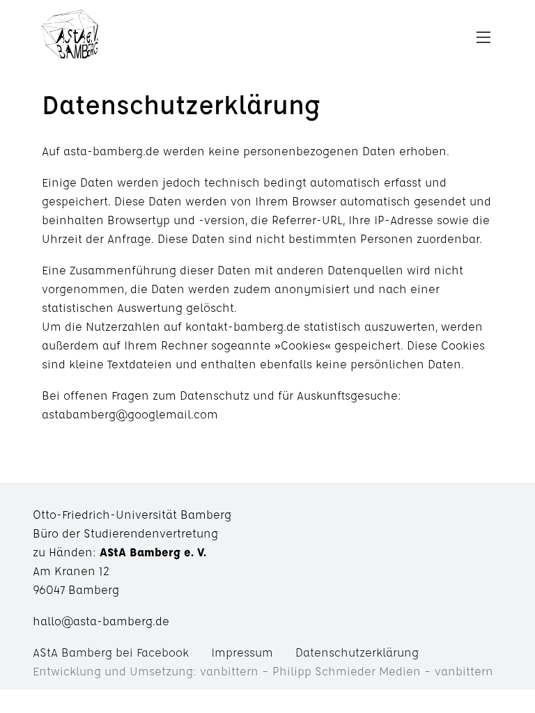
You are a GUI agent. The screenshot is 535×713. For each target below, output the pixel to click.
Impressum (242, 652)
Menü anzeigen (294, 38)
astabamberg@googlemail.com (130, 414)
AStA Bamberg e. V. (70, 38)
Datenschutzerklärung (357, 652)
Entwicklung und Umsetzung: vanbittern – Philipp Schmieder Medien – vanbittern (263, 671)
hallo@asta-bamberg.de (101, 620)
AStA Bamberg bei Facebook (111, 652)
